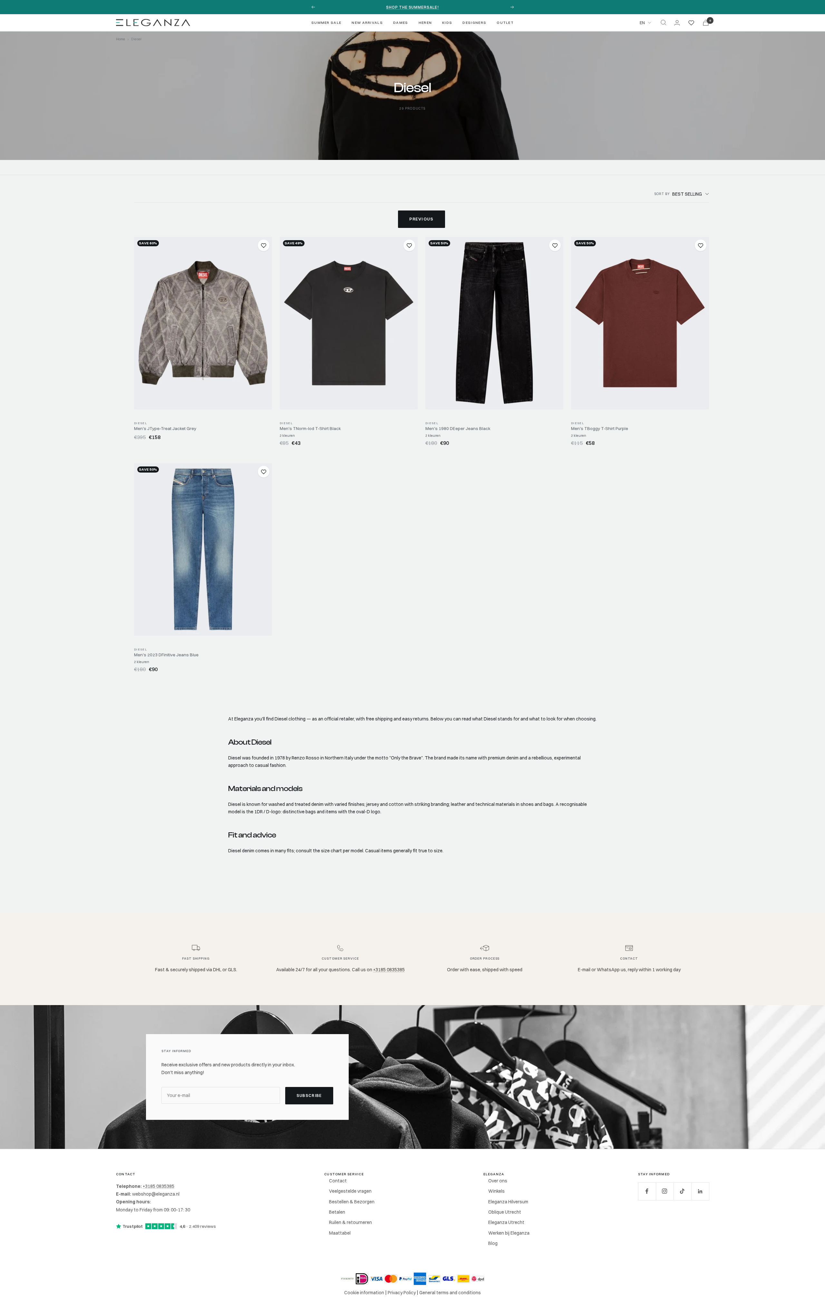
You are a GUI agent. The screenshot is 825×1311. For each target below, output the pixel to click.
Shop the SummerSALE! (412, 7)
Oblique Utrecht (504, 1212)
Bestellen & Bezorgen (351, 1202)
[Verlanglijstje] (691, 22)
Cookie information (364, 1293)
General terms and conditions (450, 1293)
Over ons (497, 1181)
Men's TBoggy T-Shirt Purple (599, 428)
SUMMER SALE (326, 22)
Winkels (496, 1191)
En (642, 22)
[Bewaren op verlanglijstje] (263, 245)
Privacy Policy (402, 1293)
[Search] (663, 22)
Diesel (140, 423)
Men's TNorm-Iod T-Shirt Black (310, 428)
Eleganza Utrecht (506, 1222)
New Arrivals (367, 22)
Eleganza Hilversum (508, 1202)
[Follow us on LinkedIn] (700, 1191)
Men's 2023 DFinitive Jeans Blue (166, 654)
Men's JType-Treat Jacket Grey (165, 428)
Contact (338, 1181)
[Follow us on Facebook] (647, 1191)
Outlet (505, 22)
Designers (474, 22)
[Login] (677, 22)
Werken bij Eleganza (508, 1233)
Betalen (337, 1212)
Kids (447, 22)
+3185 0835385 (389, 970)
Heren (425, 22)
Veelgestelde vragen (350, 1191)
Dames (400, 22)
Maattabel (340, 1233)
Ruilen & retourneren (350, 1222)
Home (120, 39)
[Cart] (706, 23)
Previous (421, 218)
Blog (493, 1243)
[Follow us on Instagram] (665, 1191)
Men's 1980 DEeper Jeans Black (457, 428)
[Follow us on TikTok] (682, 1191)
